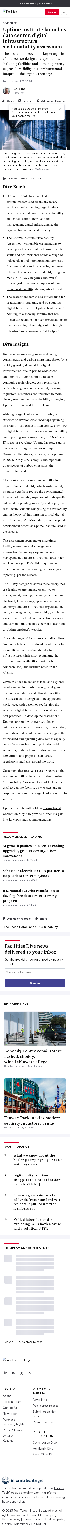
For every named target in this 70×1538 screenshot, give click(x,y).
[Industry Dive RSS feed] (29, 1373)
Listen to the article (25, 178)
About (7, 1396)
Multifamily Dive (43, 1448)
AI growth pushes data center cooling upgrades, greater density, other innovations (33, 850)
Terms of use (31, 1519)
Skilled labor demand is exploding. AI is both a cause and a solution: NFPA (37, 1223)
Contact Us (10, 1407)
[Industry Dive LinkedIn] (6, 1373)
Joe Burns (19, 88)
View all (9, 1342)
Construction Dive (45, 1442)
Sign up (52, 11)
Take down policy (53, 1519)
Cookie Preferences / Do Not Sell (24, 1524)
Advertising (40, 1399)
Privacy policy (11, 1519)
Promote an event (44, 1422)
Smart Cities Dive (44, 1454)
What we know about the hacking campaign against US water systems (37, 1159)
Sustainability (48, 927)
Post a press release (30, 1342)
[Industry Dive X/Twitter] (21, 1373)
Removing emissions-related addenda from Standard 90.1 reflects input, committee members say (37, 1202)
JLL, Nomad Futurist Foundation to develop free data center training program (31, 895)
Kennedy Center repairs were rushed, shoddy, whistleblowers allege (33, 1056)
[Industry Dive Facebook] (14, 1373)
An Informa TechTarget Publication (35, 3)
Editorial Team (12, 1402)
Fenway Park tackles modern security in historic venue (32, 1120)
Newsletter (10, 1413)
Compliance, (28, 927)
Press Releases (12, 1430)
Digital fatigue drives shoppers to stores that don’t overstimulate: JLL (38, 1179)
